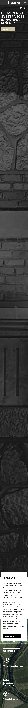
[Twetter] (21, 8)
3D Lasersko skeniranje (13, 666)
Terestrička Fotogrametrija (9, 684)
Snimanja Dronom (10, 699)
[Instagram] (25, 8)
